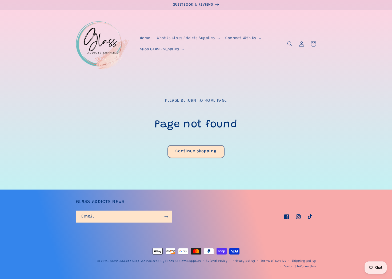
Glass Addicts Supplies (127, 261)
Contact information (300, 266)
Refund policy (216, 261)
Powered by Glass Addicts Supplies (173, 261)
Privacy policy (244, 261)
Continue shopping (196, 151)
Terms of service (273, 261)
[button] (188, 38)
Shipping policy (304, 261)
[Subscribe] (166, 217)
